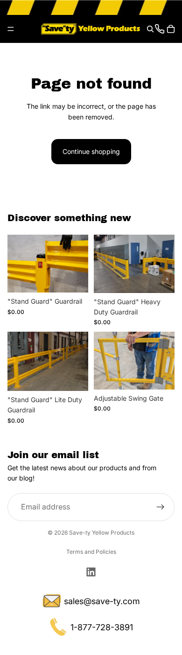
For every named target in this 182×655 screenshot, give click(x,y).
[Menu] (10, 29)
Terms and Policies (91, 551)
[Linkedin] (91, 572)
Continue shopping (91, 151)
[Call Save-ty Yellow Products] (159, 29)
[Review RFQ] (171, 29)
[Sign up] (160, 507)
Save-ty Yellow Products (101, 532)
